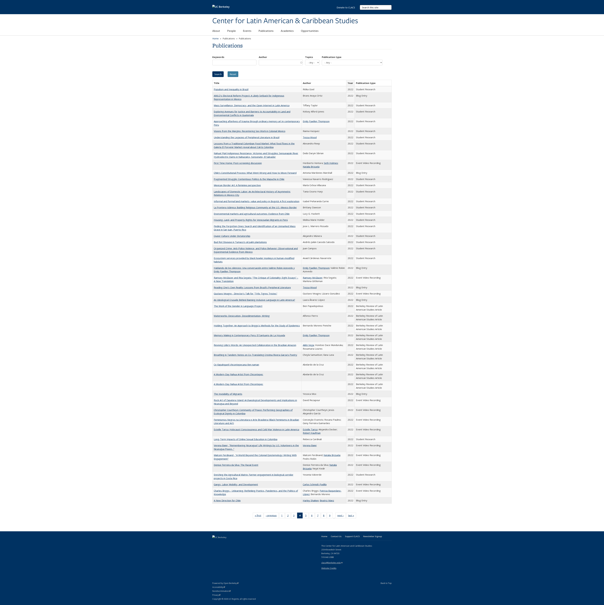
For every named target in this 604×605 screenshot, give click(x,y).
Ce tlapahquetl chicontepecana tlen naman (236, 364)
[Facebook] (215, 542)
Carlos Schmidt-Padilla (315, 484)
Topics (309, 57)
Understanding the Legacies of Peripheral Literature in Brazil (246, 137)
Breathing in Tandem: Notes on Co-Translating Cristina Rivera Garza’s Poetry (255, 354)
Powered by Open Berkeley (225, 583)
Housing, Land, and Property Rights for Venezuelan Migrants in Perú (251, 219)
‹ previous (272, 516)
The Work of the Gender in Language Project (238, 306)
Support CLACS (352, 536)
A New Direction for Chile (227, 500)
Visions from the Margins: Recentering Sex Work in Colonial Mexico (249, 131)
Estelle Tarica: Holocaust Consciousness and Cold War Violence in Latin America (256, 429)
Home (215, 38)
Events (247, 31)
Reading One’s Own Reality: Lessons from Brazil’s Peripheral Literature (252, 287)
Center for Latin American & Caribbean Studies (285, 21)
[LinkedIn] (221, 542)
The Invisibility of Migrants (228, 393)
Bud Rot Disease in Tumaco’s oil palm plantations (240, 242)
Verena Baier (310, 445)
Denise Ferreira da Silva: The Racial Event (236, 464)
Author (263, 57)
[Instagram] (233, 542)
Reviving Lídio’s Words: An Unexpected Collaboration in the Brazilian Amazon (255, 345)
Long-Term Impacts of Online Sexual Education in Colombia (245, 439)
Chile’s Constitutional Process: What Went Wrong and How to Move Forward (255, 172)
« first (259, 516)
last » (352, 516)
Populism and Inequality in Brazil (231, 89)
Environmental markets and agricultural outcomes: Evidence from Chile (252, 213)
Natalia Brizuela (311, 166)
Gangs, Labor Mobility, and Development (236, 484)
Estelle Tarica (310, 429)
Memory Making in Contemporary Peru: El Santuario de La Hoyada (249, 335)
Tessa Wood (310, 137)
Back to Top (386, 583)
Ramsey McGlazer (312, 277)
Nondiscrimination (221, 591)
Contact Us (336, 536)
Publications (266, 31)
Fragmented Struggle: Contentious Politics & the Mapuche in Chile (249, 179)
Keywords (218, 57)
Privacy (216, 595)
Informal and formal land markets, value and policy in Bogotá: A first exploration (256, 201)
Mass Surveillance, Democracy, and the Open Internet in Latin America (251, 105)
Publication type (331, 57)
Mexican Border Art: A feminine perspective (237, 185)
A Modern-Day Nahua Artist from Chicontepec (238, 374)
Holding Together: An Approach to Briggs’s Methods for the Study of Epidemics (257, 325)
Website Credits (328, 568)
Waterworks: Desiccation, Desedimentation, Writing (242, 315)
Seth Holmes (331, 163)
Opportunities (310, 31)
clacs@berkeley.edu (332, 562)
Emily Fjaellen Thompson (316, 121)
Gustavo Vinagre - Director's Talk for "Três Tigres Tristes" (245, 293)
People (231, 31)
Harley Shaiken (311, 500)
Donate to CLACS (346, 7)
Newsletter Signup (372, 536)
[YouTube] (227, 542)
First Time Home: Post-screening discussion (238, 163)
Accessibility (218, 587)
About (216, 31)
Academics (287, 31)
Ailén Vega (308, 345)
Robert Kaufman (312, 432)
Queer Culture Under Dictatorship (232, 235)
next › (341, 516)
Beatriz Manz (327, 500)
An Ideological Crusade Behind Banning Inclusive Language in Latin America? (254, 299)
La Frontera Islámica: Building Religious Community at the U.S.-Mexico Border (255, 207)
